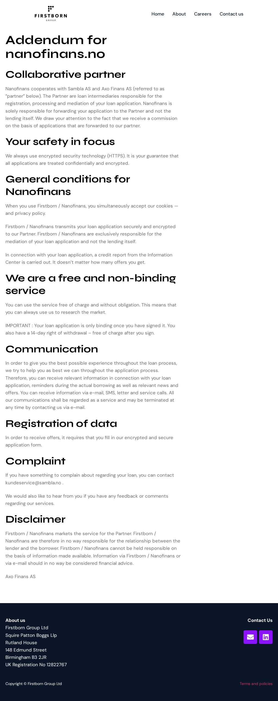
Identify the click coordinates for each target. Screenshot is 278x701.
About (179, 14)
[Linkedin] (266, 637)
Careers (202, 14)
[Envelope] (250, 637)
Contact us (232, 14)
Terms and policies (256, 683)
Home (157, 14)
